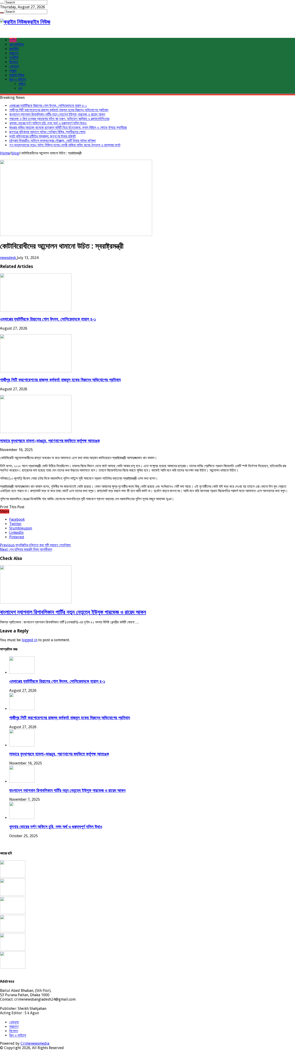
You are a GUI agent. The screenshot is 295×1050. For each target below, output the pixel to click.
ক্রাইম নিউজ (16, 75)
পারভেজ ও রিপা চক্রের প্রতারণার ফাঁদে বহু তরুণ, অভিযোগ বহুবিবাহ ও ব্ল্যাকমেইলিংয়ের (59, 119)
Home (5, 153)
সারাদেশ (13, 53)
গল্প (20, 88)
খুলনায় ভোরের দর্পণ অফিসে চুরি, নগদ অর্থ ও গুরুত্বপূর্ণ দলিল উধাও (48, 123)
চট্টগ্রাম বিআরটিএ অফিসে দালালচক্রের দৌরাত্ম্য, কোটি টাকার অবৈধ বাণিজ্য (52, 140)
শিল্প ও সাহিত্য (17, 79)
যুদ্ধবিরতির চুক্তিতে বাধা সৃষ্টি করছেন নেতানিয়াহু (35, 545)
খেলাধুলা (14, 66)
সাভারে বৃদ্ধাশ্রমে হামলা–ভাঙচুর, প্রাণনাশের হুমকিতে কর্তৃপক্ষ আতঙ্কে (50, 440)
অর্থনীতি (14, 57)
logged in (29, 640)
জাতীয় (13, 40)
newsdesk (8, 258)
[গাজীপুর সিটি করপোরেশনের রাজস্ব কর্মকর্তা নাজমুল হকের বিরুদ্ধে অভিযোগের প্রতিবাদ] (12, 894)
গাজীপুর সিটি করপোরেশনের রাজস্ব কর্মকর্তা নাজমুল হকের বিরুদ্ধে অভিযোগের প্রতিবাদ (58, 110)
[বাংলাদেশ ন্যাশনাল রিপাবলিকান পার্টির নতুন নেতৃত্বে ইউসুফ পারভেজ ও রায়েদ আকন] (12, 931)
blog (15, 153)
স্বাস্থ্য (13, 71)
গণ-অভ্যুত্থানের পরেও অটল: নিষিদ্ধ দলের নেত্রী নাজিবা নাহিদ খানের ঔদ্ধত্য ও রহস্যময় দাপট (64, 145)
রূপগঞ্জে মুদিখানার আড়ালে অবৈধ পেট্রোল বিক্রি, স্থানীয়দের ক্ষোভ (47, 132)
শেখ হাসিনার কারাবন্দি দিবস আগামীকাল (26, 549)
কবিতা (21, 84)
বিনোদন (13, 62)
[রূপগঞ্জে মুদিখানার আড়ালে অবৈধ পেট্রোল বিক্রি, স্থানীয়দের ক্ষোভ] (12, 967)
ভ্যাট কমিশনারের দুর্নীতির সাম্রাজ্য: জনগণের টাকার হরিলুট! (42, 136)
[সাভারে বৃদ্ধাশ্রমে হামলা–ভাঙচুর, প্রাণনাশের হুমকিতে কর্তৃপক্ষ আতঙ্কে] (12, 913)
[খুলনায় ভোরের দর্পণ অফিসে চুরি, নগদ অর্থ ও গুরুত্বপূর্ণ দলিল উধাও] (12, 949)
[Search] (2, 3)
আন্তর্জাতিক (16, 44)
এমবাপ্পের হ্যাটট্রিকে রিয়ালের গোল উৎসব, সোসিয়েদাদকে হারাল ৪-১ (48, 105)
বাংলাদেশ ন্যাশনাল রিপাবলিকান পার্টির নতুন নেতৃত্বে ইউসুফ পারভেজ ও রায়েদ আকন (57, 114)
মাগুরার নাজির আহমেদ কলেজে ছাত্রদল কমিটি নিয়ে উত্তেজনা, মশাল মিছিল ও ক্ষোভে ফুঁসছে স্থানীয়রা (68, 127)
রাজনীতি (14, 49)
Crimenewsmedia (35, 1043)
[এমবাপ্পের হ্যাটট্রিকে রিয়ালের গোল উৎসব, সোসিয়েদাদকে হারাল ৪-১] (12, 876)
